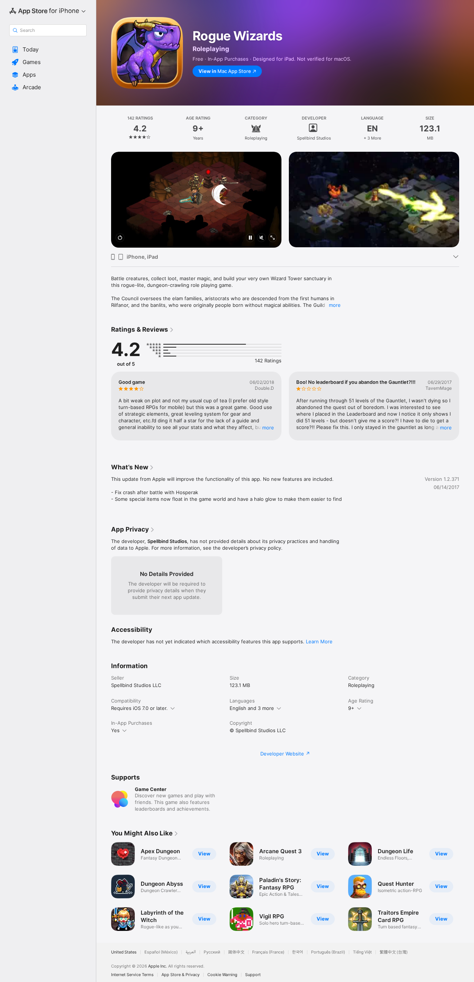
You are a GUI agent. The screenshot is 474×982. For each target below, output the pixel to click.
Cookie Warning (222, 975)
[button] (48, 49)
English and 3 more (252, 708)
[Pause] (250, 238)
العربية (191, 952)
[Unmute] (261, 238)
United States (124, 952)
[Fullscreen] (272, 238)
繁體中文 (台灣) (394, 952)
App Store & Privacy (180, 975)
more (335, 305)
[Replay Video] (120, 238)
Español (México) (161, 952)
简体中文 (236, 952)
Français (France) (268, 952)
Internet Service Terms (132, 975)
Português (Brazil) (328, 952)
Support (253, 975)
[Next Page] (466, 190)
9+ (351, 708)
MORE (268, 427)
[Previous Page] (104, 190)
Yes (115, 730)
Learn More (319, 641)
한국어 (297, 952)
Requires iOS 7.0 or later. (139, 708)
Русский (212, 952)
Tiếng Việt (362, 952)
